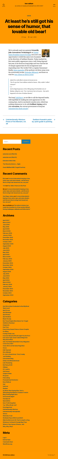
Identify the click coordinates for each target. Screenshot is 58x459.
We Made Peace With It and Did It (13, 418)
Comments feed (8, 442)
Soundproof (6, 398)
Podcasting (6, 378)
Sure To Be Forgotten (9, 403)
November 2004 (8, 265)
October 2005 (7, 241)
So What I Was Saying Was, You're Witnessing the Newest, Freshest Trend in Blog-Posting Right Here (15, 392)
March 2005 (6, 256)
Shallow (5, 388)
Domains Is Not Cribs (9, 160)
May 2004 (6, 278)
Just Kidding (7, 356)
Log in (4, 437)
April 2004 (6, 280)
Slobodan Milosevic (32, 72)
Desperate (6, 325)
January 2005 (7, 261)
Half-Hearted (7, 350)
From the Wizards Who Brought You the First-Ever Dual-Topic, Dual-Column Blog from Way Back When (16, 337)
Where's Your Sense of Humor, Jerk (13, 424)
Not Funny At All (7, 365)
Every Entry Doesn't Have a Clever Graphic (16, 329)
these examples (19, 70)
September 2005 (8, 244)
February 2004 (7, 284)
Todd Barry (19, 98)
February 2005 (7, 259)
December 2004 (8, 263)
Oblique (5, 367)
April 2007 (6, 220)
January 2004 (7, 286)
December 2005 (8, 237)
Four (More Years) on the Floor (17, 185)
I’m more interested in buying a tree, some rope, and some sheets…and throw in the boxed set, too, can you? (16, 180)
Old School (6, 371)
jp (25, 37)
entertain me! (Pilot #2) (10, 154)
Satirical (5, 386)
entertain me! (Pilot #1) (10, 157)
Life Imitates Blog (8, 358)
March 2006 (6, 231)
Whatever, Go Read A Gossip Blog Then (15, 422)
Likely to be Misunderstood (11, 360)
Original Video (7, 373)
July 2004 (6, 273)
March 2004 (6, 282)
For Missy (6, 331)
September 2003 (8, 295)
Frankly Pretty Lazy (9, 333)
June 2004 (6, 276)
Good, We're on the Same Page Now (13, 345)
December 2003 (8, 288)
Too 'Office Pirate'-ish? (10, 405)
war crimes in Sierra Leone (23, 75)
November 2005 (8, 239)
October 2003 (7, 293)
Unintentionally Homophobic (11, 411)
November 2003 (8, 291)
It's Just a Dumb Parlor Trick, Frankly (14, 354)
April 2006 (6, 229)
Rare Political (7, 382)
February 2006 (7, 233)
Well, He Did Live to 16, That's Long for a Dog (16, 420)
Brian (4, 178)
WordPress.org (7, 444)
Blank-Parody (7, 319)
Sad (4, 384)
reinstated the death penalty (18, 109)
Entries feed (6, 439)
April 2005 (6, 254)
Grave (29, 15)
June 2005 (6, 250)
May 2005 (6, 252)
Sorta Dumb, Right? (8, 396)
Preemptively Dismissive (10, 380)
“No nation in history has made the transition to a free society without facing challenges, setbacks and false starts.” (16, 207)
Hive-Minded (7, 352)
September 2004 (8, 269)
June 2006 (6, 224)
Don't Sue (6, 327)
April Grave (6, 310)
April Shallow (7, 316)
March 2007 (6, 222)
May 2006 (6, 227)
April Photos (6, 314)
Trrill (4, 185)
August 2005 (7, 246)
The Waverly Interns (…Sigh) (11, 164)
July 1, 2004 (33, 37)
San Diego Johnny (8, 196)
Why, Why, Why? (8, 426)
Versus (5, 413)
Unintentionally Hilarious (10, 409)
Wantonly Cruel (7, 416)
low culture (29, 3)
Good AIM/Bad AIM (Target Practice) (14, 167)
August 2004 (7, 271)
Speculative (6, 401)
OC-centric (6, 369)
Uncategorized (7, 407)
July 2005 (6, 248)
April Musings (7, 312)
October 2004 (7, 267)
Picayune (5, 375)
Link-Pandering (7, 363)
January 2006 (7, 235)
